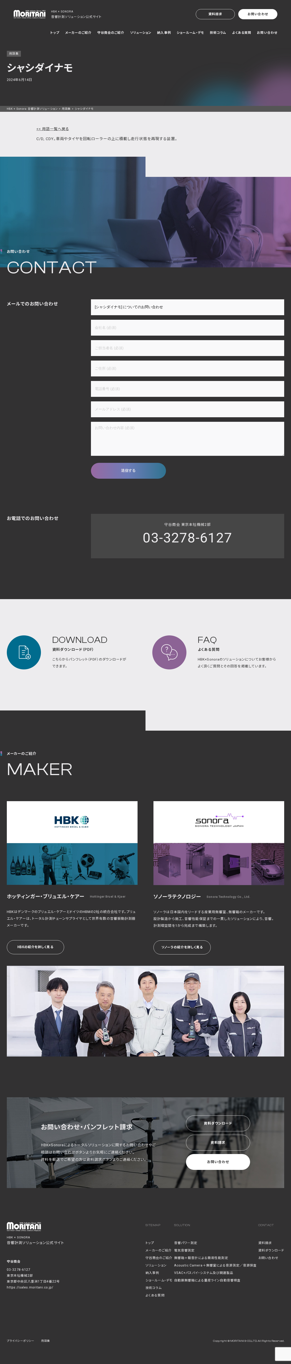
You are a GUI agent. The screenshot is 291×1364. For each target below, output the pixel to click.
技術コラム (218, 32)
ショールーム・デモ (190, 32)
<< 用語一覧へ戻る (52, 129)
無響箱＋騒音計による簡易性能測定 (201, 1258)
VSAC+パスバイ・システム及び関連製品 (203, 1273)
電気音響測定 (184, 1250)
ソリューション (141, 32)
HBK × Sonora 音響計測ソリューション (32, 108)
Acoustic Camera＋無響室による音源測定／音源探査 (215, 1265)
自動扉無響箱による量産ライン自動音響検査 (207, 1280)
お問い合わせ (258, 14)
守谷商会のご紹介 (110, 32)
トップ (54, 32)
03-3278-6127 (187, 538)
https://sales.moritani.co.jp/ (30, 1287)
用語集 (66, 108)
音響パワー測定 (186, 1243)
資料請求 (215, 14)
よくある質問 (241, 32)
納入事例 (164, 32)
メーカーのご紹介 (78, 32)
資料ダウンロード (218, 1123)
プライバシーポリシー (20, 1340)
